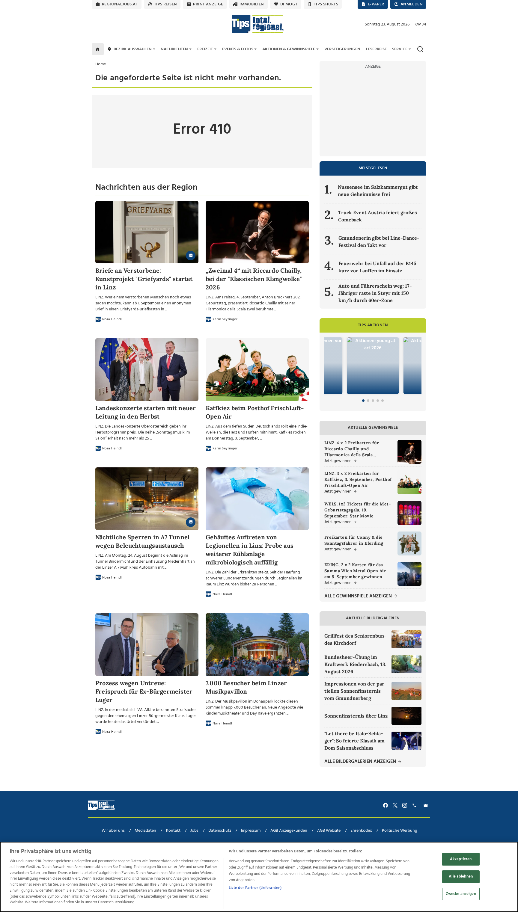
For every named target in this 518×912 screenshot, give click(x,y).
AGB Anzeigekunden (288, 830)
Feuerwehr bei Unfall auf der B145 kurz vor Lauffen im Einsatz (377, 267)
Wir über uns (113, 830)
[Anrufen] (415, 805)
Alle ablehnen (461, 876)
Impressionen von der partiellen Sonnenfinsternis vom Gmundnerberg (355, 691)
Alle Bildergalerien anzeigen (360, 762)
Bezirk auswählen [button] (133, 49)
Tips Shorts (326, 4)
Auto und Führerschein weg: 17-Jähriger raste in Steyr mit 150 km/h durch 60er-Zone (375, 293)
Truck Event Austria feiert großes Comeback (377, 216)
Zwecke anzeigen (461, 893)
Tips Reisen (165, 4)
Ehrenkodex (361, 830)
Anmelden (411, 4)
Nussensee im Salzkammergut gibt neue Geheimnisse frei (378, 190)
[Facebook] (385, 805)
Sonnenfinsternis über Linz (356, 716)
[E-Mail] (426, 805)
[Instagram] (404, 805)
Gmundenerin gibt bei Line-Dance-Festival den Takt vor (378, 241)
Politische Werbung (399, 830)
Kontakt (173, 830)
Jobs (194, 830)
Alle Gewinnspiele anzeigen (358, 596)
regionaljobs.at (120, 4)
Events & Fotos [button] (237, 49)
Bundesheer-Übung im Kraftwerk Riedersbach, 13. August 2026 (355, 664)
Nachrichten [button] (174, 49)
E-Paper (376, 4)
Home (100, 64)
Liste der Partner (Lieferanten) (255, 888)
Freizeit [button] (205, 49)
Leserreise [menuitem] (376, 49)
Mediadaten (145, 830)
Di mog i (289, 4)
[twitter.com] (395, 805)
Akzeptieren (461, 859)
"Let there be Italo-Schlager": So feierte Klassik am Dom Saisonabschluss (354, 740)
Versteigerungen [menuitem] (342, 49)
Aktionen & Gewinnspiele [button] (288, 49)
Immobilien (252, 4)
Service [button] (399, 49)
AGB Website (329, 830)
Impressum (250, 830)
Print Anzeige (208, 4)
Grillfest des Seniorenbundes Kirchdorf (355, 639)
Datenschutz (219, 830)
